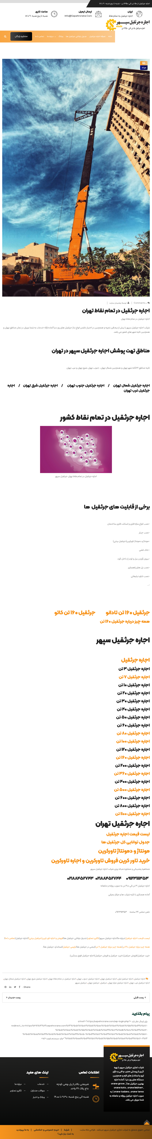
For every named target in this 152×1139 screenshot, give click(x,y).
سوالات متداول (38, 1091)
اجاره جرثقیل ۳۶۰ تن (132, 774)
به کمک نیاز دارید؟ (66, 1134)
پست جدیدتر (13, 997)
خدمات (41, 1084)
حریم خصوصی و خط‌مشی (46, 1130)
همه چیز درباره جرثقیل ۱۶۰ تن (125, 622)
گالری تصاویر (93, 938)
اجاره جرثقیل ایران (125, 979)
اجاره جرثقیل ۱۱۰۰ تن (132, 814)
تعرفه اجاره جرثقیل (97, 36)
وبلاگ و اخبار (39, 1097)
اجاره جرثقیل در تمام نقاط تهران (62, 979)
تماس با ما (39, 36)
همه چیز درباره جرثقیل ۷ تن (109, 947)
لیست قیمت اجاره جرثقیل (128, 834)
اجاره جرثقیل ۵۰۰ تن (132, 790)
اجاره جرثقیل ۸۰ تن (133, 733)
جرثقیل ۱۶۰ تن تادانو (128, 613)
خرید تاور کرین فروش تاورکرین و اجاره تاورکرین (100, 861)
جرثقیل (103, 983)
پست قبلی (139, 997)
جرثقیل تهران (93, 983)
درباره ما (50, 36)
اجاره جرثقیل (135, 660)
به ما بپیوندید (22, 1130)
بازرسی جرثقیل (69, 947)
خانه (110, 36)
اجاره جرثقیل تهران (108, 979)
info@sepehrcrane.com (78, 16)
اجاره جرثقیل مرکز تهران (118, 983)
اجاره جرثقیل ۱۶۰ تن (133, 758)
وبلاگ (60, 36)
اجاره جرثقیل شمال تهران (15, 979)
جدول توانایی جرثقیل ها (76, 36)
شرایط (66, 1130)
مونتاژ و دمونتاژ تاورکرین (124, 851)
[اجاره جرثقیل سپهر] (128, 24)
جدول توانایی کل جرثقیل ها (125, 842)
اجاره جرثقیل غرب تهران (139, 983)
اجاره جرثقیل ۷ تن (134, 677)
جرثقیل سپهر (81, 983)
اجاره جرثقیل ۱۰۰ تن (133, 741)
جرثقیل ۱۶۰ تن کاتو (74, 613)
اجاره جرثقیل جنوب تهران (88, 979)
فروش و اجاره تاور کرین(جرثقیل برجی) (45, 938)
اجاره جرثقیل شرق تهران (37, 979)
